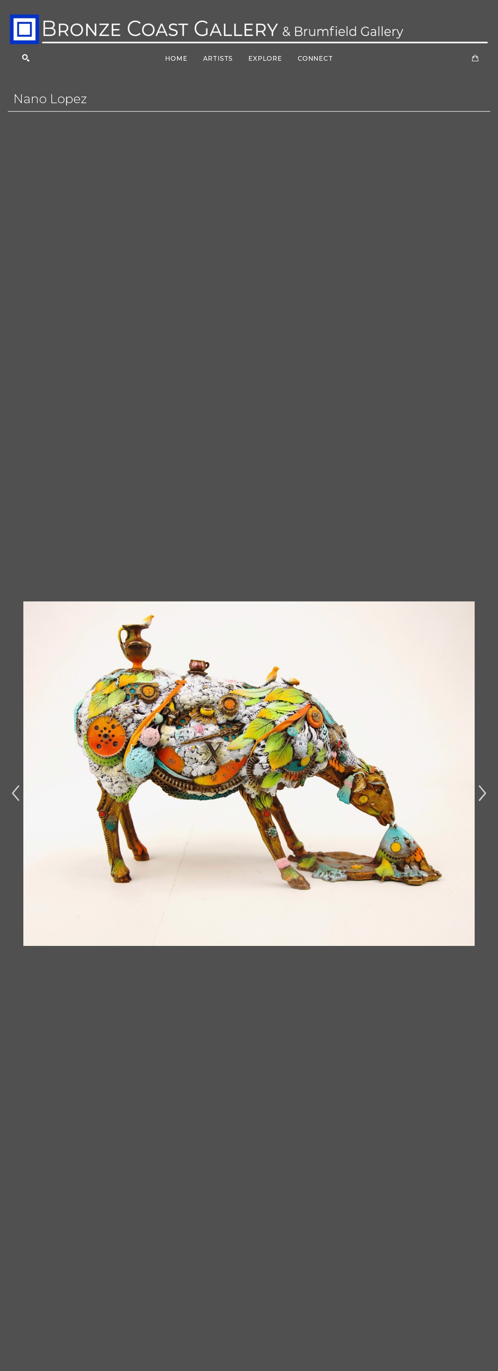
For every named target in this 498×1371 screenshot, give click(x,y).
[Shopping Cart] (475, 58)
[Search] (26, 58)
